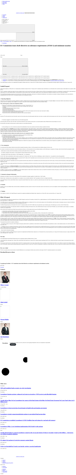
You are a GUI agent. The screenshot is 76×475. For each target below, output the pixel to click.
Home (1, 41)
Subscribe (13, 344)
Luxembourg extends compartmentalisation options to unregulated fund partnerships (23, 414)
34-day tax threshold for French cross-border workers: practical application (20, 446)
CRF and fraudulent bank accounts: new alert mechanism (15, 388)
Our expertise (4, 20)
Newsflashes (4, 43)
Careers (3, 15)
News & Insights (4, 19)
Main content (4, 3)
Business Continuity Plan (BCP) (7, 462)
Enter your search (3, 40)
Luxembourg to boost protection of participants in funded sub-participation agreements (23, 408)
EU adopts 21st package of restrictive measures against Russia (16, 440)
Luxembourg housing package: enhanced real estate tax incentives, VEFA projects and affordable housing (28, 394)
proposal (4, 79)
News (10, 41)
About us (3, 23)
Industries (3, 21)
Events (3, 16)
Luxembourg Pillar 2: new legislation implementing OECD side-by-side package (21, 426)
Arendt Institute (4, 22)
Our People (4, 14)
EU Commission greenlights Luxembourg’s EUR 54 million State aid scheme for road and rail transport (27, 420)
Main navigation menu (6, 1)
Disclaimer (4, 469)
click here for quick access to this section (57, 80)
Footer (3, 4)
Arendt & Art (4, 17)
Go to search (4, 2)
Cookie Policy (4, 471)
